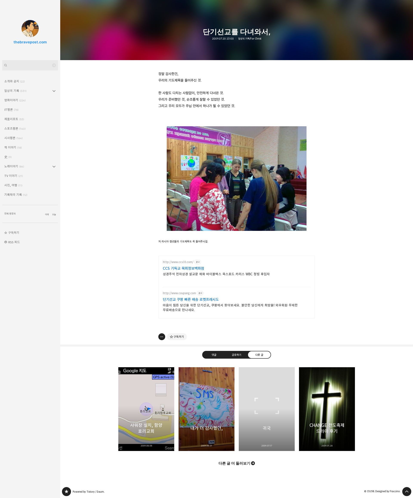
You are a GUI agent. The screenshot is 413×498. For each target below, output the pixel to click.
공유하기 (236, 354)
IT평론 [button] (11, 110)
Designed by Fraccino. (388, 491)
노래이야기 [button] (14, 166)
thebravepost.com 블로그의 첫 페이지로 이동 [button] (30, 30)
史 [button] (8, 157)
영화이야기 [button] (15, 100)
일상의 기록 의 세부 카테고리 (54, 91)
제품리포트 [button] (14, 119)
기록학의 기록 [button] (15, 195)
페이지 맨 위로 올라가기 (407, 491)
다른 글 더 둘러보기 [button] (234, 463)
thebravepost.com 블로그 (66, 491)
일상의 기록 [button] (15, 91)
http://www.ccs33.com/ (178, 262)
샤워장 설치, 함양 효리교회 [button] (146, 409)
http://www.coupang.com (179, 293)
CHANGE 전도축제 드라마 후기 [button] (327, 409)
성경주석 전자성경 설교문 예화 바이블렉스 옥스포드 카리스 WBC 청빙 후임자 (216, 274)
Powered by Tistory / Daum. (89, 491)
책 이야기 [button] (13, 147)
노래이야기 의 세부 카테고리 (54, 166)
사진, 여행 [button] (13, 185)
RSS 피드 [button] (14, 242)
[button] (30, 233)
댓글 (214, 354)
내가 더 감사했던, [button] (206, 409)
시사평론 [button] (13, 138)
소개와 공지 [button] (14, 81)
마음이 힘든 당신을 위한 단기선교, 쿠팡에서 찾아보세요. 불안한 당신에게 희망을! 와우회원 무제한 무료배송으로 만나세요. (230, 307)
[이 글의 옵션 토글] (161, 336)
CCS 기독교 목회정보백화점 (183, 268)
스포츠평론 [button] (15, 128)
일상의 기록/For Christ (249, 38)
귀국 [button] (267, 409)
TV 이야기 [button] (13, 176)
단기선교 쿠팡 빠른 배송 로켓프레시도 (191, 299)
